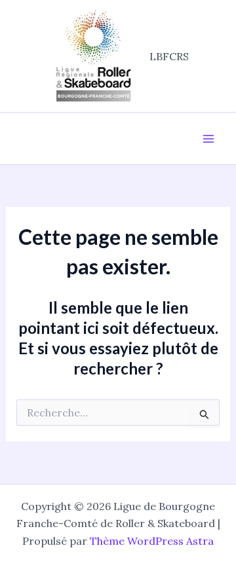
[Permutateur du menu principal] (208, 138)
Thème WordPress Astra (152, 540)
